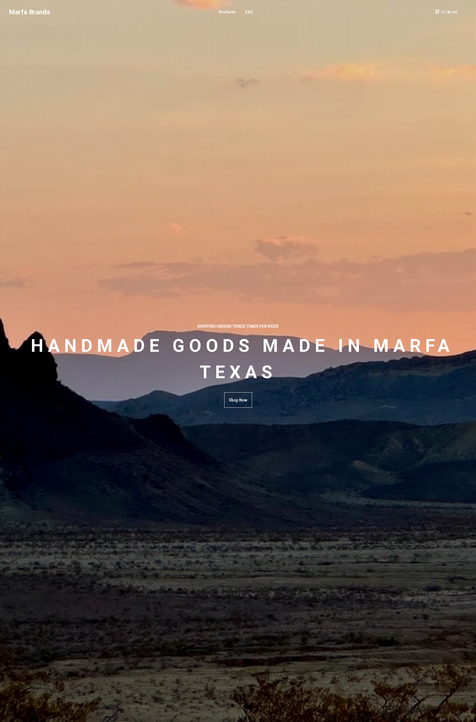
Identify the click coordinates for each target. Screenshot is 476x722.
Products (227, 12)
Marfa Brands (29, 12)
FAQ (249, 12)
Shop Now (238, 400)
